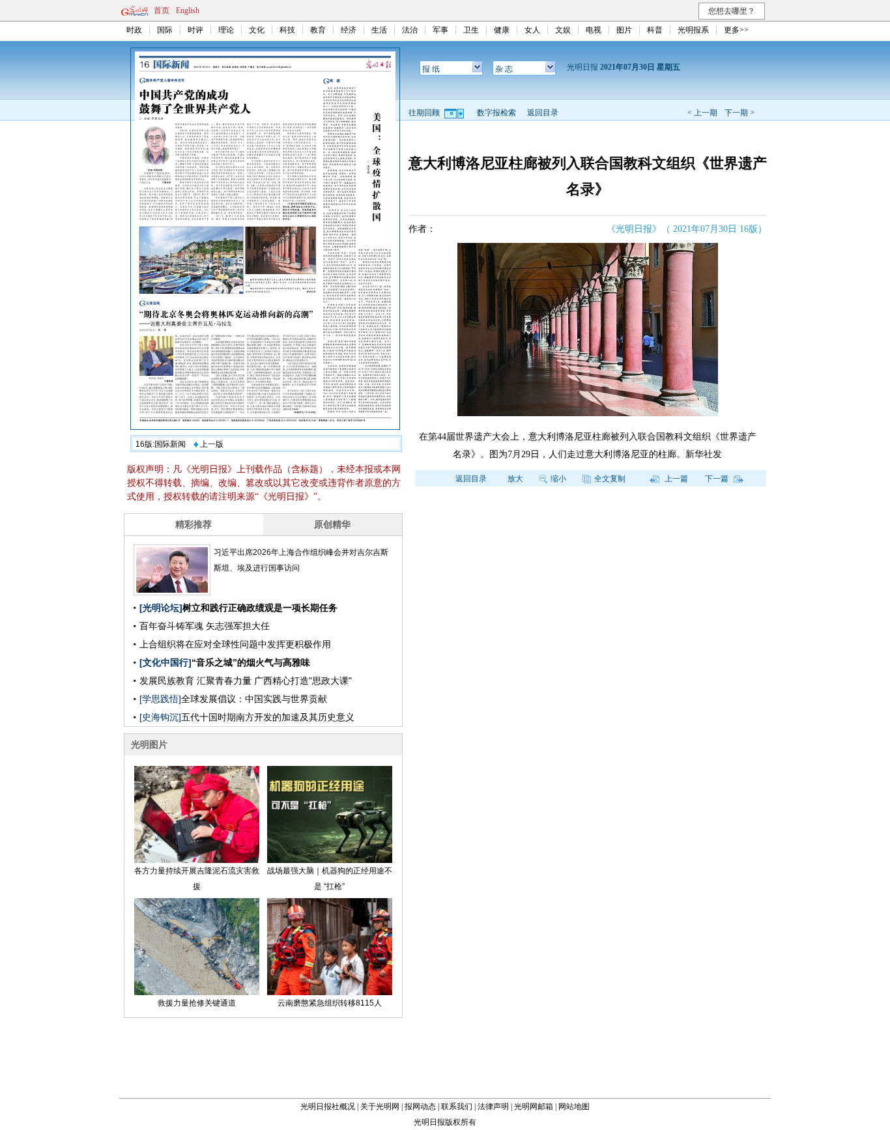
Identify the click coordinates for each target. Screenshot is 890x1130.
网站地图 (574, 1106)
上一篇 (675, 478)
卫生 (471, 30)
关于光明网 (379, 1106)
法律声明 (493, 1106)
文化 (257, 30)
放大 (515, 478)
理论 (226, 30)
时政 (134, 30)
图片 (624, 30)
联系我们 (456, 1106)
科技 (287, 30)
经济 (348, 30)
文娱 (563, 30)
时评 (195, 30)
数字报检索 (496, 112)
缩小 (558, 478)
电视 (593, 30)
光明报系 (693, 30)
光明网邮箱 (533, 1106)
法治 (410, 30)
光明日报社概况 (327, 1106)
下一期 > (739, 112)
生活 (379, 30)
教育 (318, 30)
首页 (161, 10)
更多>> (736, 30)
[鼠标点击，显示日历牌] (455, 112)
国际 (165, 30)
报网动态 (420, 1106)
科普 (655, 30)
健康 (502, 30)
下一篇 (717, 478)
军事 (440, 30)
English (187, 10)
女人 (532, 30)
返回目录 (542, 112)
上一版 (210, 444)
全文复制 (609, 478)
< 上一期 (702, 112)
